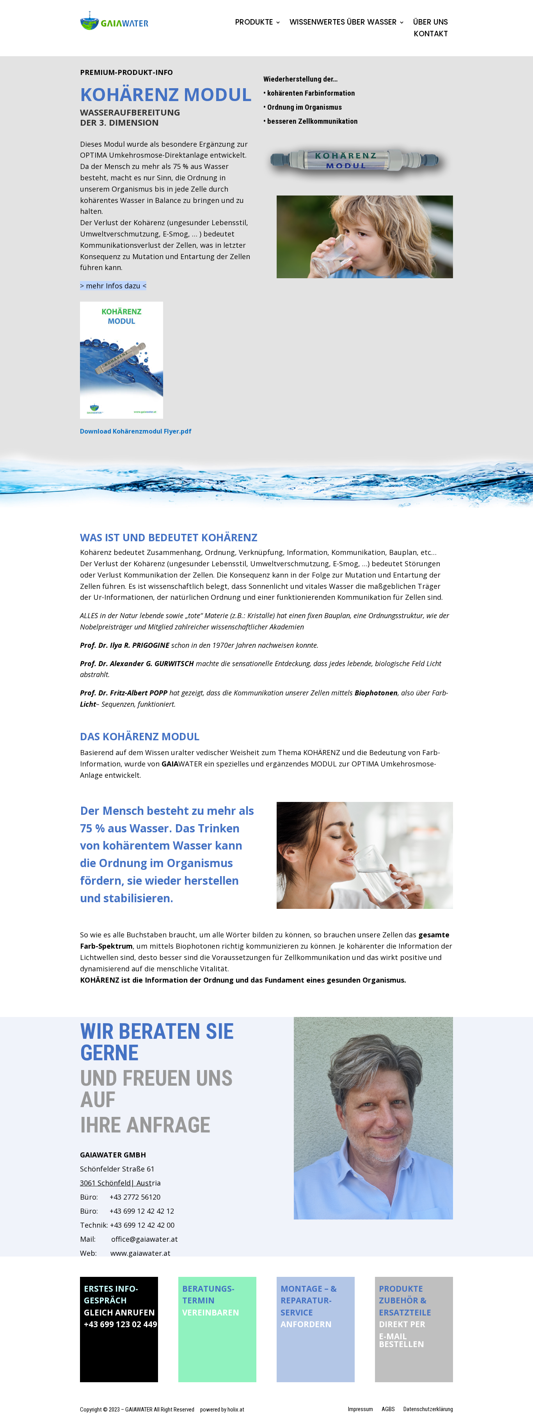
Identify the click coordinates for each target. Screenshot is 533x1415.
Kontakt (431, 35)
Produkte (254, 23)
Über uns (430, 23)
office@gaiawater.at (144, 1239)
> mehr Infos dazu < (113, 285)
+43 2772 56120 (135, 1197)
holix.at (235, 1409)
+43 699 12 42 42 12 (137, 1211)
